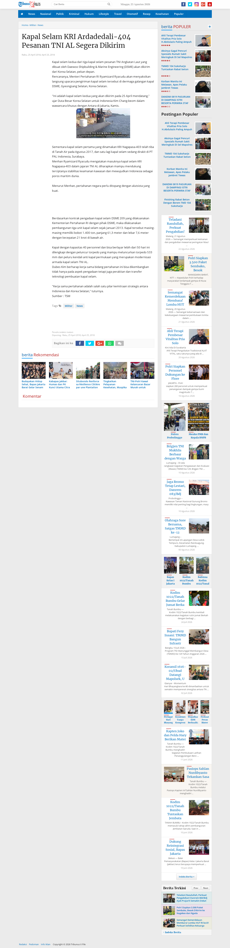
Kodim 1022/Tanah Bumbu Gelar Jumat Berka (175, 599)
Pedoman (34, 944)
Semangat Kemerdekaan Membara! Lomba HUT (175, 298)
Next (205, 888)
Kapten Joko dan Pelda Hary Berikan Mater (175, 735)
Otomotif (132, 13)
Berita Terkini (174, 888)
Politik (60, 13)
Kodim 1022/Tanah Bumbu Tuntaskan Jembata (175, 810)
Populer (179, 13)
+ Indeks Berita (172, 932)
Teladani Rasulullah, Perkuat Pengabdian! (175, 226)
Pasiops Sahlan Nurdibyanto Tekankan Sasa (198, 773)
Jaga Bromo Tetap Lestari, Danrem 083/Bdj (175, 488)
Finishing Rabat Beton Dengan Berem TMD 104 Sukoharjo (177, 203)
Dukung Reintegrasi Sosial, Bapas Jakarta (175, 848)
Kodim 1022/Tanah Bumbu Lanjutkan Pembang (186, 584)
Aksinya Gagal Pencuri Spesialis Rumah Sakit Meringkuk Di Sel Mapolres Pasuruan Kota (176, 55)
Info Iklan (45, 944)
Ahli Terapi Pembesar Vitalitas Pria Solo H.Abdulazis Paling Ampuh (176, 38)
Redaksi (23, 944)
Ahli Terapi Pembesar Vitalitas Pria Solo (175, 337)
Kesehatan (162, 13)
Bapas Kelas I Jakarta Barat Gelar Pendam (170, 585)
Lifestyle (104, 13)
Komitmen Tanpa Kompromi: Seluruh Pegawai (181, 722)
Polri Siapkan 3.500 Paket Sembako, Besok (198, 264)
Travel (118, 13)
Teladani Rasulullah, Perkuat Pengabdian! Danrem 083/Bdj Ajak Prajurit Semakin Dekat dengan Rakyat (192, 899)
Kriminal (74, 13)
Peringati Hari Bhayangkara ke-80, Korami (170, 722)
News (31, 13)
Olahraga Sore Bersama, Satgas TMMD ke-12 (175, 526)
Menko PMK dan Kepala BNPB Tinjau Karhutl (198, 437)
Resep (146, 13)
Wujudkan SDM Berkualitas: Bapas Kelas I (194, 722)
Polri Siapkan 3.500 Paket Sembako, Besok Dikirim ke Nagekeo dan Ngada (191, 910)
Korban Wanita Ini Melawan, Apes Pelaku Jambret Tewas (174, 84)
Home (25, 25)
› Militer (32, 25)
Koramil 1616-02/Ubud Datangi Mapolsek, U (175, 673)
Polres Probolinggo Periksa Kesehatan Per (174, 439)
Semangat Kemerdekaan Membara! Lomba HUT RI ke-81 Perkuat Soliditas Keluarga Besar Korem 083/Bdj (193, 924)
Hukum (89, 13)
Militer (68, 305)
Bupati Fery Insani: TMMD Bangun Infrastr (175, 637)
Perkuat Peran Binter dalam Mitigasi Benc (205, 724)
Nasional (45, 13)
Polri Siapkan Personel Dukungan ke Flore (175, 373)
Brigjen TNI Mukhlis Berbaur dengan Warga (175, 452)
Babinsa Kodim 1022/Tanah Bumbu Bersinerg (203, 584)
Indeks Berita (186, 876)
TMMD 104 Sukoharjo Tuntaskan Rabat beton (174, 67)
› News (40, 25)
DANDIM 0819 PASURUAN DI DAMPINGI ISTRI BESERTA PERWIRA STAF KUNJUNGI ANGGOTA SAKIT (176, 101)
